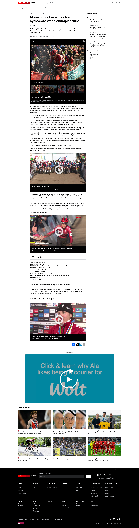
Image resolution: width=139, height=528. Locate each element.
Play (46, 3)
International (34, 7)
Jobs (63, 501)
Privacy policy (31, 519)
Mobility (20, 501)
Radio (51, 3)
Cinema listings (36, 511)
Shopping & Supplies (95, 495)
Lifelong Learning (65, 507)
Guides (106, 489)
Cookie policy (38, 519)
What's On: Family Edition (96, 487)
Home (41, 3)
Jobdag (63, 503)
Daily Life (107, 493)
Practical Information (109, 496)
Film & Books (35, 508)
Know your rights (94, 496)
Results (45, 7)
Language (107, 495)
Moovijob (64, 505)
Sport (23, 8)
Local (27, 7)
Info (92, 501)
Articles (78, 505)
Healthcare (107, 490)
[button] (33, 62)
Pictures (49, 501)
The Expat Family (94, 493)
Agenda (34, 510)
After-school (93, 492)
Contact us (21, 519)
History (106, 492)
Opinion (35, 483)
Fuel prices (20, 503)
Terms (25, 519)
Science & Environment (23, 493)
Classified (20, 507)
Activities (93, 490)
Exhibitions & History (37, 507)
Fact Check (20, 489)
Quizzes (48, 489)
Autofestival (20, 505)
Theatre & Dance (36, 505)
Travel (63, 487)
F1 (40, 7)
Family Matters (95, 483)
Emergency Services (95, 505)
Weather (92, 503)
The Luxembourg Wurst (52, 487)
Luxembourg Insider (111, 483)
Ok (88, 476)
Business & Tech (21, 490)
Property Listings (79, 503)
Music (34, 503)
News (20, 483)
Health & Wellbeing (95, 489)
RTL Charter (52, 519)
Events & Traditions (109, 487)
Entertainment (51, 483)
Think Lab (20, 492)
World (19, 487)
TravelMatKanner (94, 498)
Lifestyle (64, 483)
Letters (34, 487)
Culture (35, 501)
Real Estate (80, 501)
